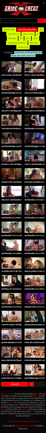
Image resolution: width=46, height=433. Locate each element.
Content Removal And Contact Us (23, 421)
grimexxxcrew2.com (7, 394)
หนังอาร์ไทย (28, 34)
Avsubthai (13, 34)
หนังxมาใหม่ (9, 29)
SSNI (35, 38)
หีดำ (28, 38)
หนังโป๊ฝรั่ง (24, 409)
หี (37, 34)
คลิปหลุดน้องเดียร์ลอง (16, 43)
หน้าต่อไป (15, 384)
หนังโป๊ (37, 394)
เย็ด (40, 29)
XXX (32, 411)
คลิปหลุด (36, 396)
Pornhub (23, 47)
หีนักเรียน (12, 38)
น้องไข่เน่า (34, 43)
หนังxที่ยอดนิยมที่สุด (27, 29)
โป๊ (21, 38)
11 (42, 384)
